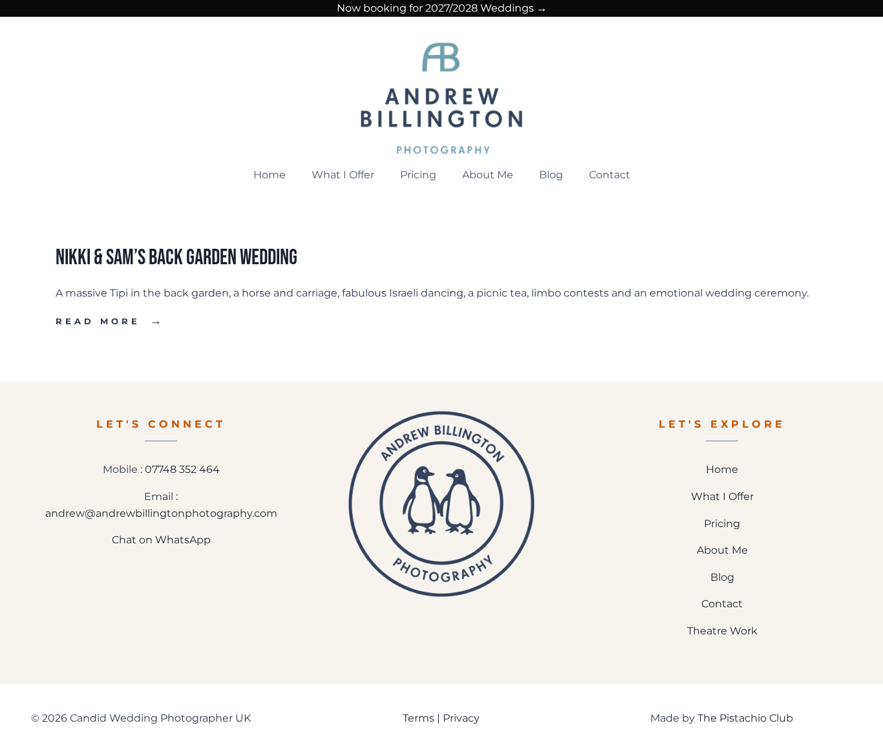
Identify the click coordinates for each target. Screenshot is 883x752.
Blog (551, 175)
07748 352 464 (182, 469)
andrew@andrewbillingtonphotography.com (161, 513)
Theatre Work (722, 631)
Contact (609, 175)
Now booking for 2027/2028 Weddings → (442, 8)
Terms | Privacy (441, 718)
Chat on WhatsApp (161, 540)
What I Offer (343, 175)
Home (269, 175)
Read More (110, 321)
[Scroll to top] (864, 699)
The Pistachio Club (745, 718)
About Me (487, 175)
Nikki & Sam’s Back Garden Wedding (176, 258)
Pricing (418, 175)
